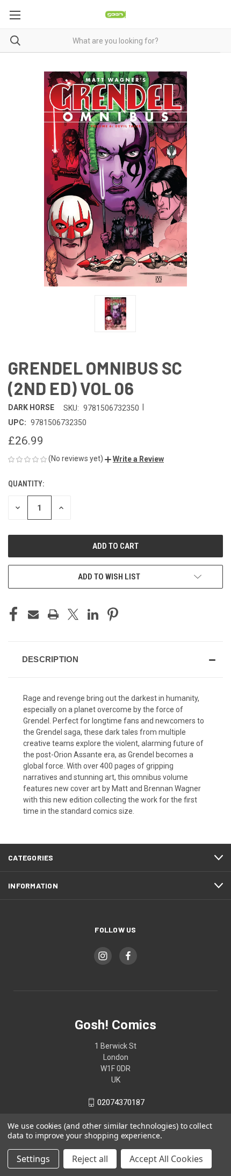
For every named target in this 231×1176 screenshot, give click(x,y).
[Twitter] (73, 614)
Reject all (90, 1159)
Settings (33, 1159)
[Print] (53, 614)
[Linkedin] (93, 614)
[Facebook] (13, 614)
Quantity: (26, 483)
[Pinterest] (112, 614)
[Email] (33, 614)
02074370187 (121, 1102)
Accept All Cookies (166, 1159)
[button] (134, 459)
